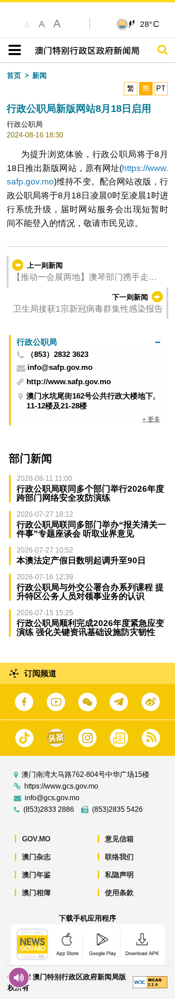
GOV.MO (36, 839)
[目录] (13, 50)
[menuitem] (88, 342)
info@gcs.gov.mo (52, 798)
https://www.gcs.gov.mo (61, 786)
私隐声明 (119, 875)
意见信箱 (119, 839)
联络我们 (119, 857)
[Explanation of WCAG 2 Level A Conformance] (150, 982)
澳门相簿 (36, 892)
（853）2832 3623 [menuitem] (57, 355)
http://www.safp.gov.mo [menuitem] (68, 381)
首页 (14, 75)
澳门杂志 (36, 857)
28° (149, 24)
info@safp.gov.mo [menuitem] (59, 368)
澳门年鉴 (36, 875)
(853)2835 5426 (117, 809)
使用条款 (119, 892)
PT (161, 88)
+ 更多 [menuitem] (151, 419)
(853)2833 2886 (48, 809)
